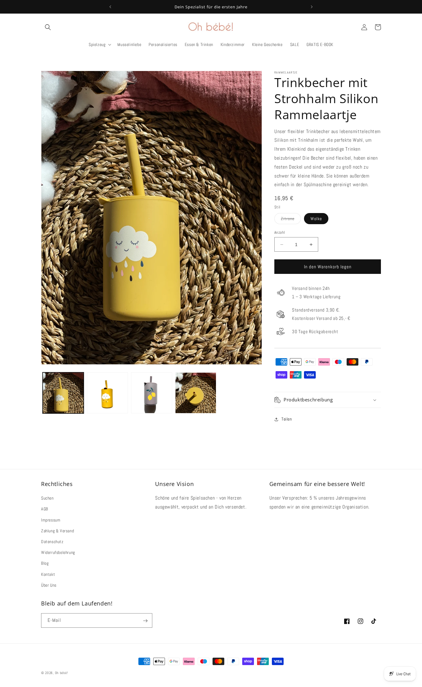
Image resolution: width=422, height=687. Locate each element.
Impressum (50, 520)
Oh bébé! (61, 673)
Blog (45, 563)
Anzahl (279, 232)
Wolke (316, 218)
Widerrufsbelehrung (58, 552)
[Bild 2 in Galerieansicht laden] (107, 392)
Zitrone (291, 220)
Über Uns (49, 585)
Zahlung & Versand (57, 531)
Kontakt (48, 574)
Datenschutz (52, 541)
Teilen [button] (286, 419)
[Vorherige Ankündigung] (110, 7)
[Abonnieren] (145, 621)
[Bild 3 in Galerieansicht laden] (151, 392)
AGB (44, 509)
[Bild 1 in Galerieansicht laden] (63, 392)
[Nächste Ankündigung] (312, 7)
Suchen (47, 498)
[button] (48, 27)
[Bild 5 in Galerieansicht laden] (195, 392)
